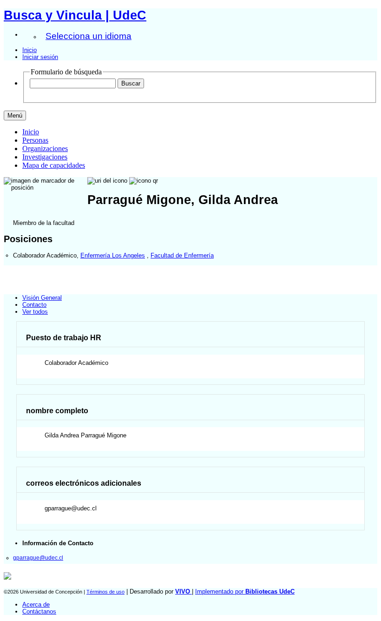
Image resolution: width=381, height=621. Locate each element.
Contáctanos (39, 611)
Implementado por (245, 591)
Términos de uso (105, 592)
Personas (35, 140)
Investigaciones (44, 157)
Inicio (29, 49)
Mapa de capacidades (53, 165)
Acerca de (36, 604)
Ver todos (35, 311)
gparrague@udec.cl (38, 558)
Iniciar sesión (40, 56)
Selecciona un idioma (88, 36)
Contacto (34, 304)
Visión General (42, 297)
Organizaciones (45, 148)
